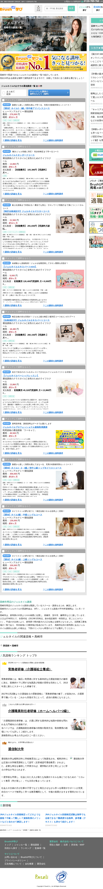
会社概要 (29, 864)
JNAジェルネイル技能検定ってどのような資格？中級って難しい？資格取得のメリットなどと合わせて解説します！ (20, 818)
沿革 (66, 845)
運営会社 (41, 864)
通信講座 (35, 845)
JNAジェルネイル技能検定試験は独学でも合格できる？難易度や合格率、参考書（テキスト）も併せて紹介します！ (65, 818)
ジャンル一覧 (20, 845)
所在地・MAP (77, 845)
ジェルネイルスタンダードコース (19, 155)
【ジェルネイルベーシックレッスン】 (21, 375)
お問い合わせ (11, 857)
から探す (84, 8)
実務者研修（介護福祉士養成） (30, 669)
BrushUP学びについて (31, 857)
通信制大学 (16, 749)
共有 (38, 10)
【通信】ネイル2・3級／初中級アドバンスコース (26, 108)
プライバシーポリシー (15, 860)
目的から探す (11, 848)
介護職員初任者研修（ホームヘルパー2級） (39, 711)
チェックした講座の (40, 92)
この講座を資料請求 (54, 140)
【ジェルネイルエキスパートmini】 (20, 267)
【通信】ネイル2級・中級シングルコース (22, 515)
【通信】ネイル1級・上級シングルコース (22, 559)
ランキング (26, 848)
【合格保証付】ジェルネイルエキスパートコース (26, 320)
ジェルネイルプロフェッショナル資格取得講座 (25, 427)
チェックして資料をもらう (18, 100)
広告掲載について (13, 864)
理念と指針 (54, 845)
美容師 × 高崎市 (10, 645)
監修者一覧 (40, 848)
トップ (8, 845)
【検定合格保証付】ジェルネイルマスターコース (26, 211)
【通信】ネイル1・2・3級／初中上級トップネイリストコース (32, 468)
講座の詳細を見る (13, 140)
